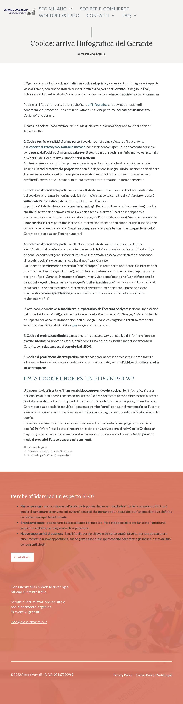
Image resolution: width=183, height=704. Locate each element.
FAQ (126, 15)
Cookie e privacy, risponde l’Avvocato (50, 451)
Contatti (98, 15)
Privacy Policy (122, 675)
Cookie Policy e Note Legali (154, 675)
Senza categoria (37, 447)
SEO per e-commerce (104, 8)
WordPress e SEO (59, 15)
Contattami (22, 557)
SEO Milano (53, 8)
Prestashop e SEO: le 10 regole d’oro (49, 455)
